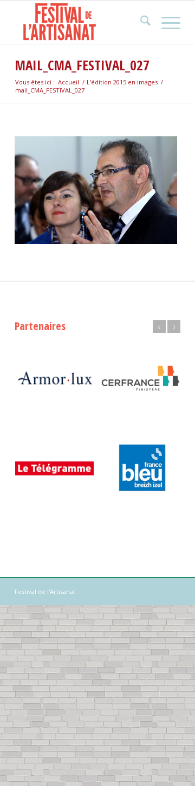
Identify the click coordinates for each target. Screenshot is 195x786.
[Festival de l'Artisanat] (81, 22)
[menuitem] (140, 22)
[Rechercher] (140, 22)
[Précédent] (159, 326)
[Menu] (165, 22)
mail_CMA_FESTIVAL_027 (82, 65)
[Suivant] (173, 326)
